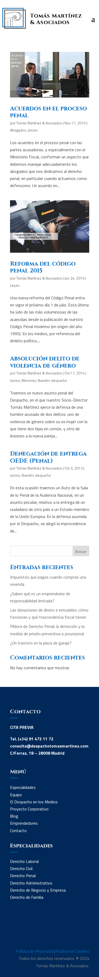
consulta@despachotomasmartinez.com (49, 746)
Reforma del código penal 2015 (43, 267)
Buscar (81, 551)
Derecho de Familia (26, 897)
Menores (29, 380)
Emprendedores (24, 823)
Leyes (15, 285)
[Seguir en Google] (46, 930)
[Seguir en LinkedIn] (14, 930)
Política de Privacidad (34, 951)
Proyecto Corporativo (29, 809)
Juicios (33, 130)
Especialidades (23, 787)
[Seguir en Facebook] (25, 930)
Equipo (16, 795)
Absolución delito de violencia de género (44, 362)
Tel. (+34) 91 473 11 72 (31, 739)
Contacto (18, 830)
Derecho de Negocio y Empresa (38, 890)
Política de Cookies (72, 951)
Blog (14, 816)
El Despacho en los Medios (34, 802)
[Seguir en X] (35, 930)
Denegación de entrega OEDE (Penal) (48, 457)
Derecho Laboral (24, 861)
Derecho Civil (21, 868)
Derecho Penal (23, 875)
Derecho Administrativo (31, 883)
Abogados (18, 130)
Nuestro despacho (52, 380)
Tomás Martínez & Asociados (39, 123)
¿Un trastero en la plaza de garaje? (41, 643)
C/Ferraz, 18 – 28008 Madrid (37, 753)
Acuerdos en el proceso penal (48, 112)
